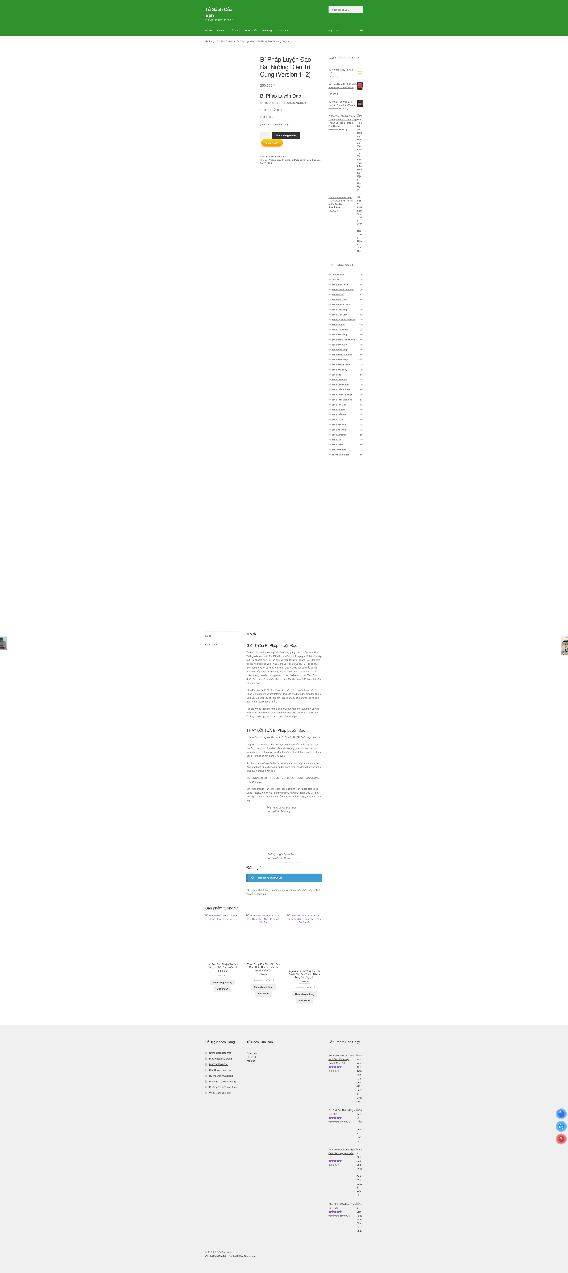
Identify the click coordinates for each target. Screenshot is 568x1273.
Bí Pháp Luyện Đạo (301, 159)
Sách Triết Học (339, 414)
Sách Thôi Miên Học (342, 399)
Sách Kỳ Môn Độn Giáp (343, 319)
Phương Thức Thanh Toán (223, 1087)
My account (282, 30)
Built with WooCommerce (242, 1256)
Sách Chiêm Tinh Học (343, 289)
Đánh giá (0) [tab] (211, 644)
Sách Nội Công (339, 349)
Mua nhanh (222, 988)
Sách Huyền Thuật (341, 304)
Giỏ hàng (267, 30)
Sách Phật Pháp (340, 359)
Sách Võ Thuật (339, 429)
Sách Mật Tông (339, 334)
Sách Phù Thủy (339, 369)
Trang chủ (213, 41)
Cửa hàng (235, 30)
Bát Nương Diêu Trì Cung (277, 159)
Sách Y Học (337, 444)
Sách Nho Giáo (339, 344)
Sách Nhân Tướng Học (343, 339)
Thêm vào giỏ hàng (286, 135)
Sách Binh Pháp (340, 284)
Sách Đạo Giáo (228, 41)
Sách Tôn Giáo (339, 404)
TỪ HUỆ (268, 163)
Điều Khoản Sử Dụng (220, 1058)
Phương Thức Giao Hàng (222, 1081)
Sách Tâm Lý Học (340, 384)
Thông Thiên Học (340, 454)
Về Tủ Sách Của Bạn (220, 1093)
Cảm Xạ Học (338, 274)
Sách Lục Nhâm (340, 329)
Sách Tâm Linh (339, 379)
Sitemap (220, 30)
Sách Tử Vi (337, 419)
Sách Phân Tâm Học (342, 354)
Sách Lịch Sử (338, 324)
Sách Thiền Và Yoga (342, 394)
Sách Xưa (336, 439)
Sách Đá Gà (337, 294)
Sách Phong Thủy (341, 364)
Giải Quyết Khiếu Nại (220, 1070)
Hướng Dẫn (251, 30)
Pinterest (251, 1057)
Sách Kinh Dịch (339, 314)
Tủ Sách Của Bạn (219, 12)
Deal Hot (336, 279)
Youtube (250, 1060)
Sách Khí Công (339, 309)
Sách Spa (336, 374)
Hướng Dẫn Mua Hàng (221, 1075)
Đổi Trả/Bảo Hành (218, 1064)
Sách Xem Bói (339, 434)
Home (208, 30)
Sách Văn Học (339, 424)
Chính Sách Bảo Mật (220, 1053)
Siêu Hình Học (339, 449)
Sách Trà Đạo (338, 409)
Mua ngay (272, 142)
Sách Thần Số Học (341, 389)
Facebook (251, 1053)
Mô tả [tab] (208, 635)
